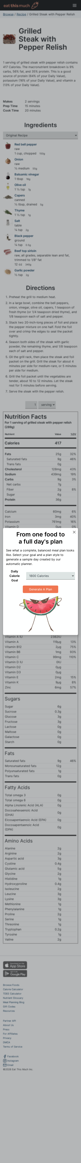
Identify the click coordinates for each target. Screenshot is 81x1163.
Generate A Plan (40, 589)
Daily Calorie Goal (14, 575)
